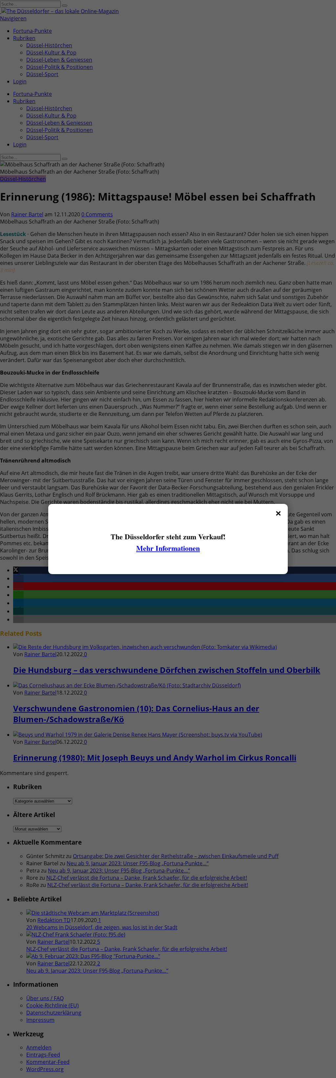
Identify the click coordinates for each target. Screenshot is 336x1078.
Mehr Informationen (168, 548)
